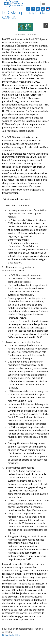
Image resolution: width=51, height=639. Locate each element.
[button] (48, 9)
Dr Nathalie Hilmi (11, 635)
